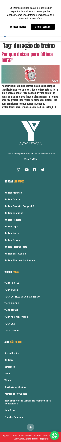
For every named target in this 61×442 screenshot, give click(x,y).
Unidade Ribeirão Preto (15, 247)
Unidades (8, 360)
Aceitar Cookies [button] (42, 26)
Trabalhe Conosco (13, 417)
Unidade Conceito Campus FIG (19, 206)
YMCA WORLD (11, 290)
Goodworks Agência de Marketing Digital (31, 438)
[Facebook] (34, 170)
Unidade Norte (11, 233)
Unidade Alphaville (13, 192)
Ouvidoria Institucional (15, 387)
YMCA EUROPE (11, 303)
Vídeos (7, 380)
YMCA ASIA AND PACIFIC (16, 317)
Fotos (7, 373)
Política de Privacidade (15, 394)
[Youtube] (26, 170)
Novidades (9, 366)
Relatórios (9, 410)
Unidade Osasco (12, 240)
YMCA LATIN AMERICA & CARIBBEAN (22, 296)
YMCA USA (9, 323)
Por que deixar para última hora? (27, 57)
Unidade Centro (12, 199)
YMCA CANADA (11, 330)
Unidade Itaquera (12, 219)
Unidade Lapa (11, 226)
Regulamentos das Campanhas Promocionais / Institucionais (27, 402)
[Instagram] (18, 170)
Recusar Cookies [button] (18, 26)
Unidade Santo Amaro (15, 253)
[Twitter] (42, 170)
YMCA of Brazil (11, 283)
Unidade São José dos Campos (19, 260)
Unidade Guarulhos (13, 213)
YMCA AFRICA (11, 310)
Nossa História (12, 353)
